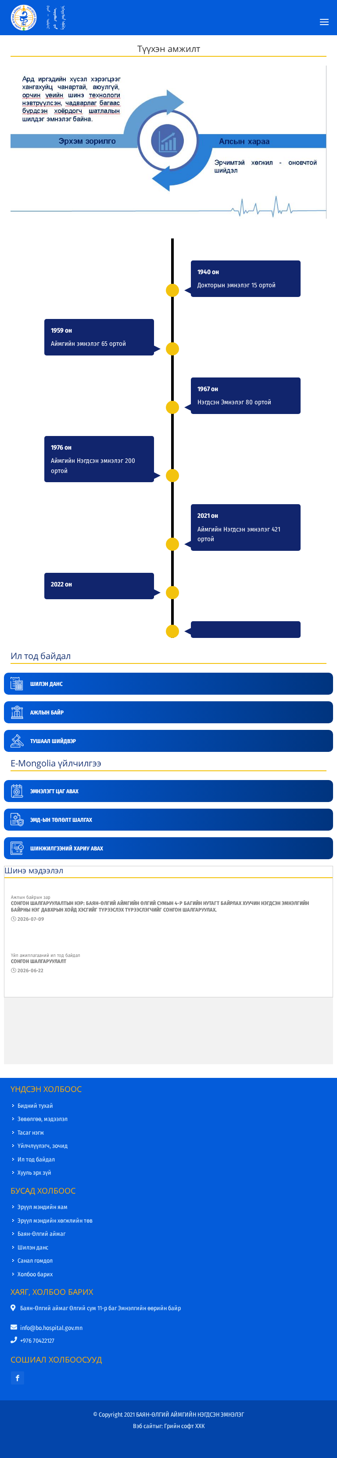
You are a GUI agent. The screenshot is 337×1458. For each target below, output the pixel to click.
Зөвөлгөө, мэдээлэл (43, 1119)
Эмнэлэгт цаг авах (54, 791)
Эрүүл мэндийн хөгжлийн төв (55, 1220)
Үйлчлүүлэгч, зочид (43, 1146)
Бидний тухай (35, 1106)
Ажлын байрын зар (30, 897)
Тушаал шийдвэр (53, 741)
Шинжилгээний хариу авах (66, 848)
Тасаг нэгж (31, 1132)
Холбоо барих (35, 1274)
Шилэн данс (46, 684)
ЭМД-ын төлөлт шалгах (61, 820)
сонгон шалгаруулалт (38, 961)
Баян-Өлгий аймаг (41, 1234)
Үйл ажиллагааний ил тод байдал (45, 955)
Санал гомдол (35, 1260)
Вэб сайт (144, 1426)
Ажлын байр (47, 712)
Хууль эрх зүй (34, 1172)
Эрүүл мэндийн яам (43, 1207)
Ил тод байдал (36, 1159)
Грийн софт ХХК (184, 1426)
